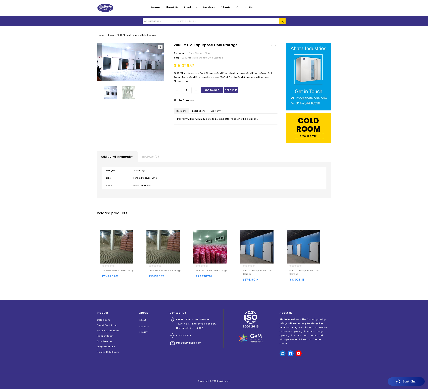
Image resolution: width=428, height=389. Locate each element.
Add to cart (212, 90)
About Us (171, 7)
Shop (111, 35)
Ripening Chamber (108, 330)
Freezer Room (105, 336)
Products (190, 7)
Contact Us (244, 7)
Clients (226, 7)
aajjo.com (224, 381)
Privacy (143, 332)
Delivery (181, 110)
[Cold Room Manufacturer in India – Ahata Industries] (105, 8)
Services (209, 7)
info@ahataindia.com (188, 342)
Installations (199, 110)
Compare (189, 100)
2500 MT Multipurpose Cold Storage (271, 45)
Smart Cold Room (107, 325)
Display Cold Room (108, 352)
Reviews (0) (150, 157)
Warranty (216, 110)
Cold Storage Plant (199, 53)
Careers (144, 326)
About (142, 319)
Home (155, 7)
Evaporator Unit (106, 346)
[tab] (117, 156)
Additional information (117, 157)
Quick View (118, 278)
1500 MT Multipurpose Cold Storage (276, 45)
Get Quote (231, 90)
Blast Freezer (104, 341)
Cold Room (103, 319)
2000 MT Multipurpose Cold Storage (202, 57)
